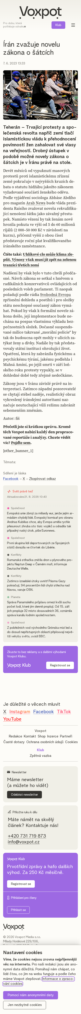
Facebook (10, 479)
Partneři (66, 736)
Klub (58, 25)
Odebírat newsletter (24, 794)
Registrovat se (60, 665)
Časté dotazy (14, 742)
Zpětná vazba (40, 756)
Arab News (35, 203)
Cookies (71, 742)
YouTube (12, 719)
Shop (42, 736)
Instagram (19, 711)
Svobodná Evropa (55, 294)
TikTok (64, 711)
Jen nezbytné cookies (25, 1005)
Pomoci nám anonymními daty (31, 995)
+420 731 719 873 (27, 836)
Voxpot (40, 731)
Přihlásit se (18, 910)
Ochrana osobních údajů (45, 742)
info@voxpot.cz (24, 842)
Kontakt (30, 736)
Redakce (15, 736)
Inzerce (52, 736)
